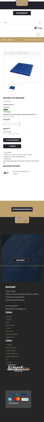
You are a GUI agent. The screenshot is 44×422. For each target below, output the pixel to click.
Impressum (9, 331)
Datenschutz (10, 337)
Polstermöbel (10, 325)
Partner (8, 328)
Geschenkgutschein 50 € (21, 171)
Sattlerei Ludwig (8, 116)
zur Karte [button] (20, 260)
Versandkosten (11, 351)
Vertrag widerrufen (12, 353)
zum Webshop (22, 13)
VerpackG (9, 362)
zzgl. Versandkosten (10, 134)
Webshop (27, 40)
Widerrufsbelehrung (12, 356)
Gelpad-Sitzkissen (37, 40)
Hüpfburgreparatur (12, 334)
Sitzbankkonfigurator (22, 209)
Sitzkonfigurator (11, 348)
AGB (7, 359)
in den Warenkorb (12, 140)
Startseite (9, 316)
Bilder (7, 322)
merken (13, 146)
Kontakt (8, 319)
